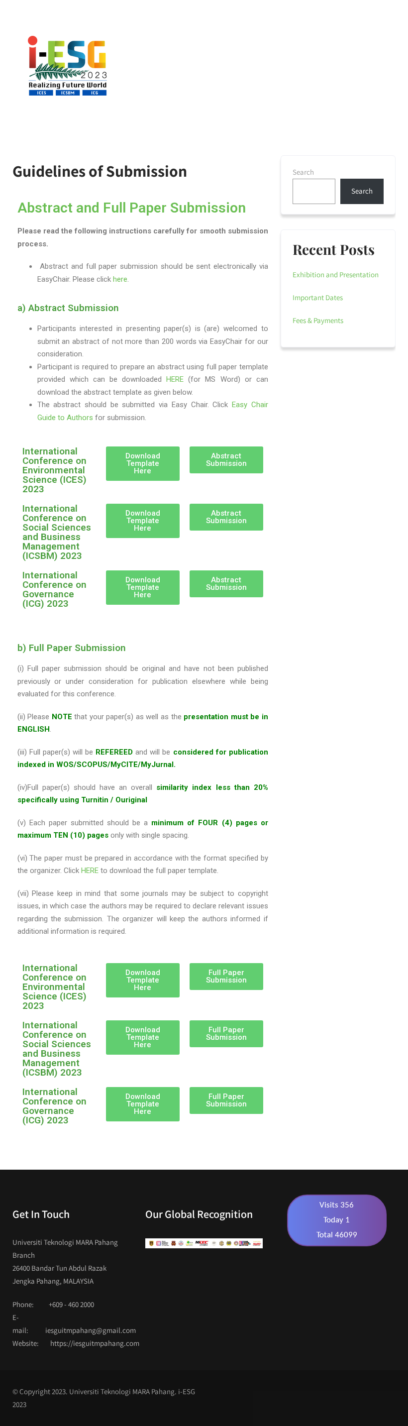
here (120, 279)
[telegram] (365, 13)
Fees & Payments (318, 320)
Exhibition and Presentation (336, 274)
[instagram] (346, 13)
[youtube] (326, 13)
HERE (175, 379)
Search (303, 172)
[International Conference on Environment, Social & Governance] (66, 66)
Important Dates (318, 297)
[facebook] (307, 13)
